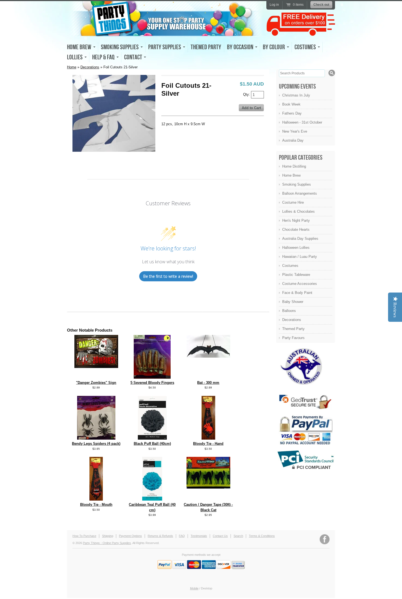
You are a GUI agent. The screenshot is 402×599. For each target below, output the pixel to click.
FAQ (182, 535)
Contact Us (220, 535)
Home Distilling (294, 166)
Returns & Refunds (160, 535)
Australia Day (293, 140)
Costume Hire (293, 202)
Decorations (89, 67)
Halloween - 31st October (302, 122)
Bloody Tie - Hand (208, 444)
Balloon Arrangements (299, 193)
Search (238, 535)
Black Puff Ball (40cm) (152, 444)
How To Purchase (84, 535)
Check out (321, 5)
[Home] (165, 32)
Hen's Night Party (296, 220)
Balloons (289, 311)
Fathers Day (292, 113)
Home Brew (291, 175)
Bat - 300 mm (208, 383)
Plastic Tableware (296, 275)
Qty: (247, 94)
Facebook (325, 539)
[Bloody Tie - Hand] (208, 438)
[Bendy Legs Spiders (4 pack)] (96, 438)
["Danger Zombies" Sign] (96, 367)
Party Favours (293, 338)
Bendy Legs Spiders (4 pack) (96, 444)
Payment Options (130, 535)
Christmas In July (296, 95)
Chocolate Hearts (296, 229)
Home (71, 67)
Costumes (290, 266)
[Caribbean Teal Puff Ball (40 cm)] (152, 499)
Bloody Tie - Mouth (96, 504)
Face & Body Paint (297, 293)
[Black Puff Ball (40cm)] (152, 438)
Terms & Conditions (262, 535)
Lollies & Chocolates (298, 211)
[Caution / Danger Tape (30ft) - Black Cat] (208, 487)
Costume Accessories (299, 284)
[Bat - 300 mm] (208, 356)
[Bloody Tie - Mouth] (96, 499)
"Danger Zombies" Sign (96, 383)
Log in (274, 5)
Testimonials (199, 535)
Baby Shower (292, 302)
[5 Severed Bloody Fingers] (152, 377)
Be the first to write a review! (168, 276)
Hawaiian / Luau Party (299, 257)
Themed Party (206, 47)
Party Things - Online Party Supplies (107, 543)
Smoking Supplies (296, 184)
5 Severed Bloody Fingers (152, 383)
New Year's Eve (294, 131)
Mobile (194, 588)
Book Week (291, 104)
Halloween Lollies (296, 248)
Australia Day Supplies (300, 238)
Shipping (107, 535)
